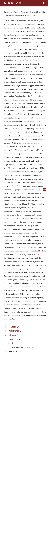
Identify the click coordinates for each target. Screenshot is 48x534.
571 (32, 172)
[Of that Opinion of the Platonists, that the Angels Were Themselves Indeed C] (45, 267)
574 (14, 319)
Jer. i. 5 (11, 343)
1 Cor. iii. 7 (13, 335)
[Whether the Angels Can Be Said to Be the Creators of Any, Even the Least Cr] (2, 267)
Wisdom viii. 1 (14, 331)
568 (31, 100)
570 (13, 150)
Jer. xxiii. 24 (13, 327)
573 (38, 254)
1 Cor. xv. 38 (14, 339)
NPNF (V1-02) (15, 3)
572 (14, 186)
